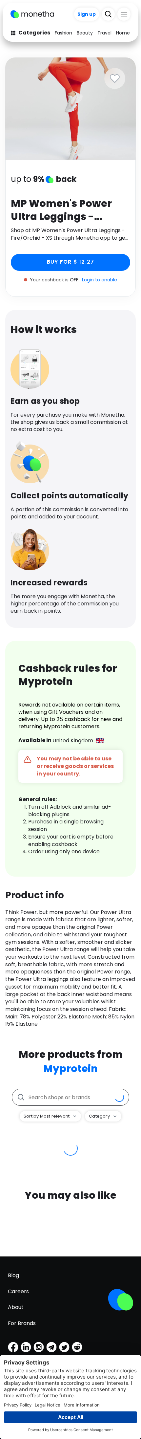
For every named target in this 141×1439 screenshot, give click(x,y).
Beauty (85, 33)
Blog (13, 1275)
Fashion (63, 33)
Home (123, 33)
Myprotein (70, 1068)
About (16, 1307)
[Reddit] (77, 1347)
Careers (18, 1291)
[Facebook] (13, 1347)
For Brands (22, 1323)
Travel (104, 33)
